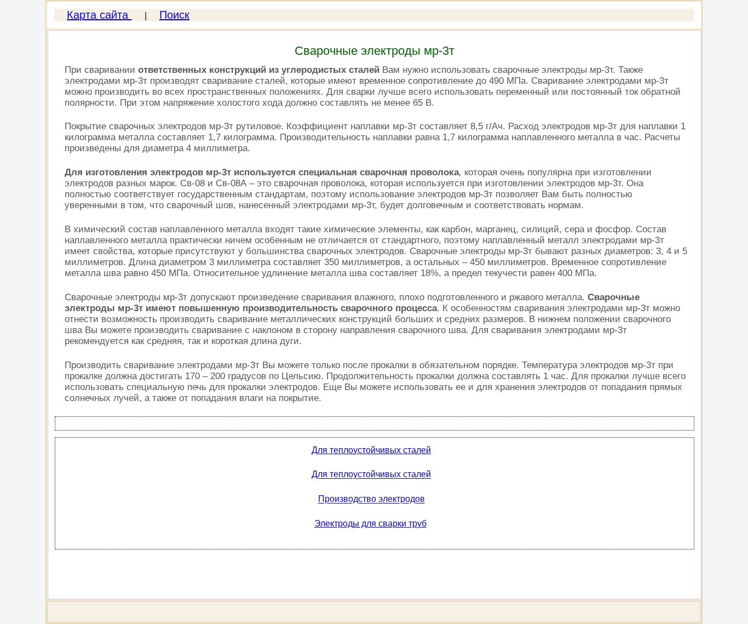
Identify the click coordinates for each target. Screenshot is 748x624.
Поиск (174, 15)
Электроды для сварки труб (370, 523)
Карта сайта (99, 15)
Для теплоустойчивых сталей (371, 450)
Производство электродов (371, 499)
